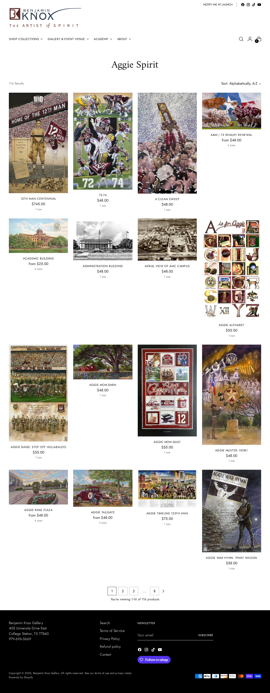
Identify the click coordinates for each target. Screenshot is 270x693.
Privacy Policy (110, 638)
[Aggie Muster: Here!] (231, 395)
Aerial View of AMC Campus (167, 266)
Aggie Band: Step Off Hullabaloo (38, 447)
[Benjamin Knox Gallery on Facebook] (243, 5)
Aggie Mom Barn (102, 385)
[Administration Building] (102, 239)
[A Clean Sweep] (167, 143)
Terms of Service (112, 630)
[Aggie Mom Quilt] (167, 390)
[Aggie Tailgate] (102, 488)
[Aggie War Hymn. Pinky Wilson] (231, 511)
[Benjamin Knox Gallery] (46, 18)
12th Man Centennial (38, 199)
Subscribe (205, 635)
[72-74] (102, 141)
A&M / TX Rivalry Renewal (231, 135)
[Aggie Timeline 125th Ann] (167, 489)
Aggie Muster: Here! (231, 450)
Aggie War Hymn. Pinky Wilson (231, 558)
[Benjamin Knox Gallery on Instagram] (248, 5)
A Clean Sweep (167, 199)
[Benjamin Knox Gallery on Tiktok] (254, 5)
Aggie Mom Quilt (167, 442)
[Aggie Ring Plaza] (38, 487)
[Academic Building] (38, 235)
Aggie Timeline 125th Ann (167, 513)
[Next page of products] (163, 591)
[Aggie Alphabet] (231, 269)
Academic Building (38, 258)
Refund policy (110, 646)
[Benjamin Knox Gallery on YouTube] (259, 5)
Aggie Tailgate (103, 512)
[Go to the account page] (250, 39)
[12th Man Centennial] (38, 143)
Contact (105, 654)
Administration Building (103, 266)
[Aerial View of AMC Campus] (167, 239)
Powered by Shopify (21, 677)
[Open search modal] (241, 39)
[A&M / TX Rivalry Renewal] (231, 111)
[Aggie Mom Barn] (102, 362)
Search (105, 622)
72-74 (103, 195)
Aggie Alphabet (231, 325)
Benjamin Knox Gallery (46, 673)
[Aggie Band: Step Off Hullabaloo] (38, 393)
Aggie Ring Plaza (38, 510)
